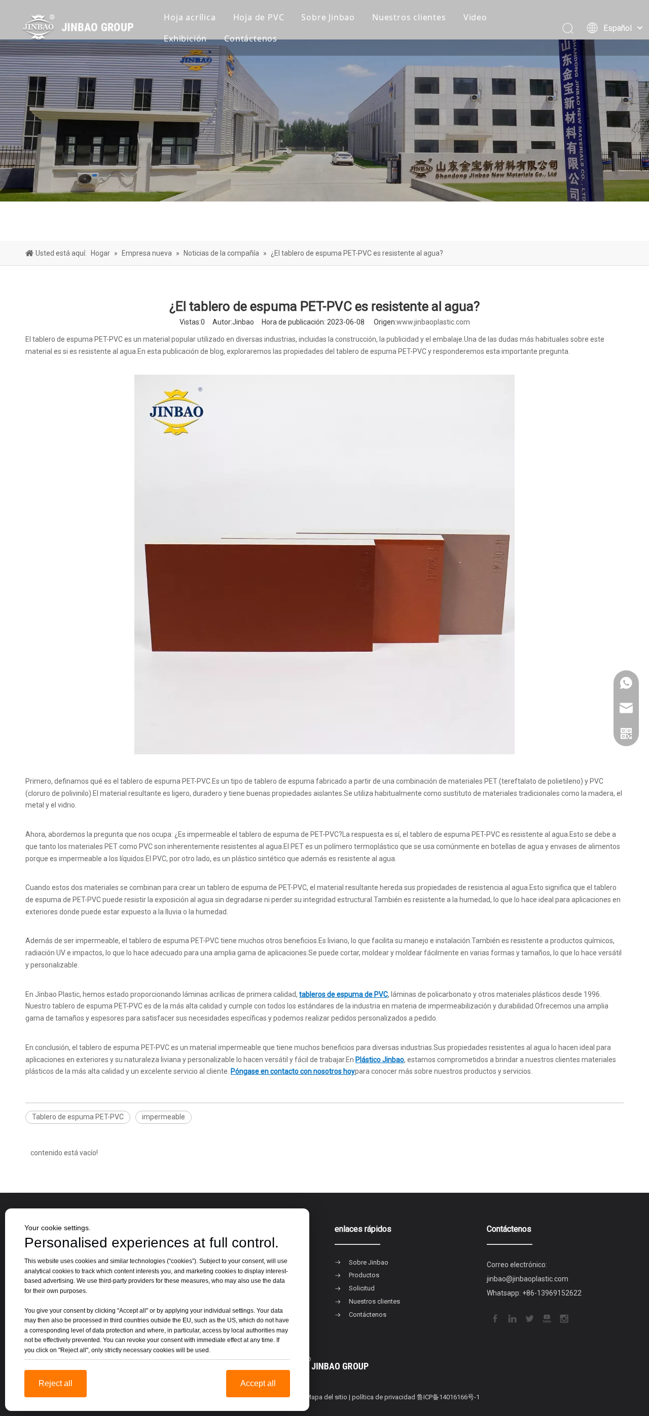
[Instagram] (563, 1317)
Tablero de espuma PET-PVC (78, 1117)
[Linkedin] (511, 1317)
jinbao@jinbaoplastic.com (527, 1279)
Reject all (56, 1383)
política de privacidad (383, 1397)
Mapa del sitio (326, 1397)
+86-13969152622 (552, 1293)
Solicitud (362, 1288)
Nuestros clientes (409, 17)
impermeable (163, 1117)
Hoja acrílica (189, 17)
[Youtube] (546, 1317)
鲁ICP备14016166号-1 (448, 1397)
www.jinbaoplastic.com (433, 322)
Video (475, 17)
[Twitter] (528, 1317)
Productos (364, 1275)
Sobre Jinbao (328, 17)
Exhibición (185, 38)
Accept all (258, 1383)
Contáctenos (250, 38)
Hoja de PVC (258, 17)
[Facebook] (494, 1317)
